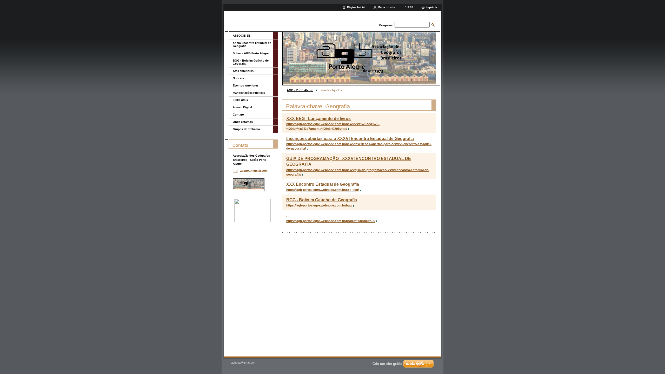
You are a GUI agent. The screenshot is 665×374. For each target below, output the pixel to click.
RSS (410, 7)
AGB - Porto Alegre (300, 90)
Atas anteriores (243, 70)
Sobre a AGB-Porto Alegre (251, 53)
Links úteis (240, 100)
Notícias (238, 78)
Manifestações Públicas (249, 92)
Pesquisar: (386, 25)
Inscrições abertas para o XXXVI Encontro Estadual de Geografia (350, 138)
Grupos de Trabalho (246, 129)
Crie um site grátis (387, 364)
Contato (238, 114)
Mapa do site (386, 7)
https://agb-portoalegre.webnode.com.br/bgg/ (319, 205)
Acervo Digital (242, 107)
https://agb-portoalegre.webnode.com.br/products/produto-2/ (330, 221)
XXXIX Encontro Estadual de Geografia (252, 44)
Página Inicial (356, 7)
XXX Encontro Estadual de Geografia (322, 184)
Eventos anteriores (245, 85)
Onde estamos (243, 121)
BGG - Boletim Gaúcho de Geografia (321, 200)
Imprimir (431, 7)
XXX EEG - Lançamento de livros (318, 118)
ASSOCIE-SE (241, 35)
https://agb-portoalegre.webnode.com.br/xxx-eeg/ (322, 190)
